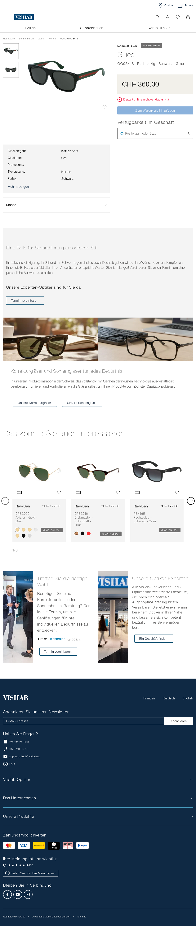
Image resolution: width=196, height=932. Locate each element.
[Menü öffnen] (11, 17)
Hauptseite (9, 38)
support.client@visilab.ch (24, 762)
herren (52, 38)
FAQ (12, 770)
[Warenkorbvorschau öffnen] (188, 17)
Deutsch (169, 704)
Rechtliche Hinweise (14, 922)
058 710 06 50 (18, 755)
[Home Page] (24, 17)
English (187, 704)
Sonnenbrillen (26, 38)
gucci (41, 38)
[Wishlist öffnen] (178, 17)
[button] (167, 17)
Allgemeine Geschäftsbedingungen (51, 922)
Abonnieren (178, 727)
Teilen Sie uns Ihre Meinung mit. (33, 879)
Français (149, 704)
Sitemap (81, 922)
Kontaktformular (19, 748)
